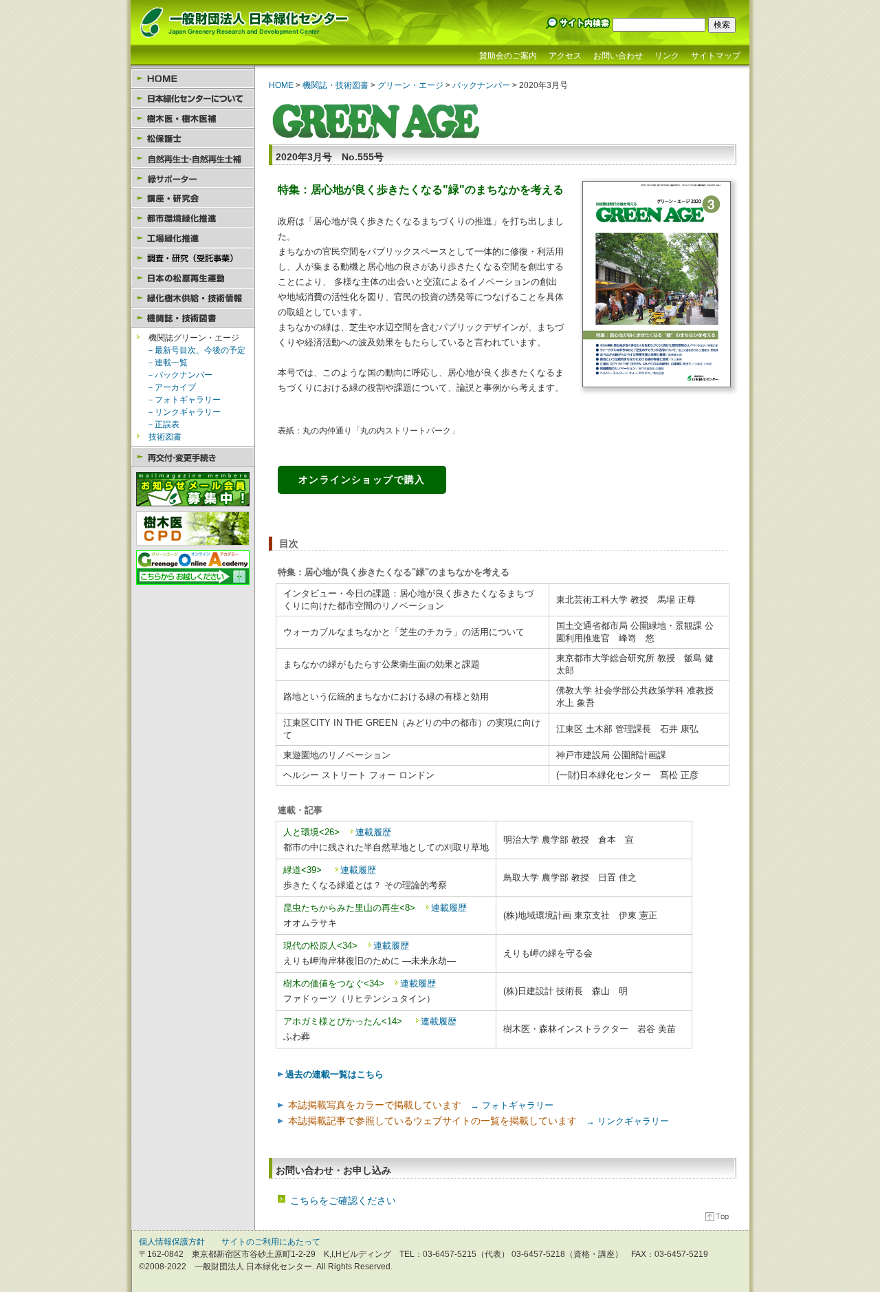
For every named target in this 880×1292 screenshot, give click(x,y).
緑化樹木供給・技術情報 (193, 298)
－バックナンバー (179, 375)
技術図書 (165, 437)
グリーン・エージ (409, 85)
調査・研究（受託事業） (193, 258)
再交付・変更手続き (193, 457)
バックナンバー (481, 85)
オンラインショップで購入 (362, 479)
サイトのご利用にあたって (270, 1242)
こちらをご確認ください (343, 1200)
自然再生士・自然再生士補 (193, 159)
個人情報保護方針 (172, 1242)
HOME (193, 79)
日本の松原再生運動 (193, 278)
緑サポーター (193, 179)
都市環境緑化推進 (193, 218)
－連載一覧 (167, 362)
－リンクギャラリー (183, 412)
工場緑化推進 (193, 238)
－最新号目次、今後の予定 (195, 350)
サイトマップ (715, 56)
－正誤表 (162, 424)
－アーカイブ (171, 387)
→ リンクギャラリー (623, 1121)
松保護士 (193, 139)
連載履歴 (373, 832)
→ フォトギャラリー (507, 1105)
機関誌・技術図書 (193, 318)
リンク (666, 56)
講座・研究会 (193, 198)
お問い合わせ (618, 56)
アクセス (565, 56)
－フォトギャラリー (183, 400)
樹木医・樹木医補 (193, 119)
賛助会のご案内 (508, 56)
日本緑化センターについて (193, 99)
